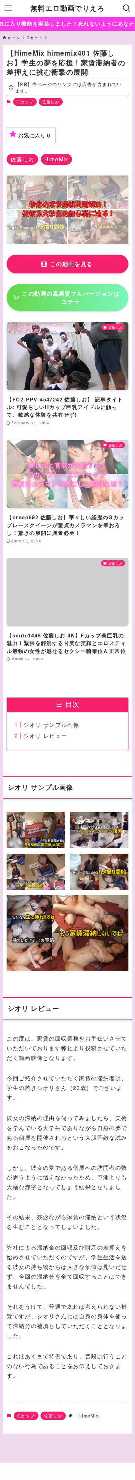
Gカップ (25, 101)
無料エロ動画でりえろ (67, 8)
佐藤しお (51, 101)
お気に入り (34, 135)
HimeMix (89, 1416)
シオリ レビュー (45, 735)
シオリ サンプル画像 (51, 724)
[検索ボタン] (126, 8)
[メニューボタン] (8, 8)
